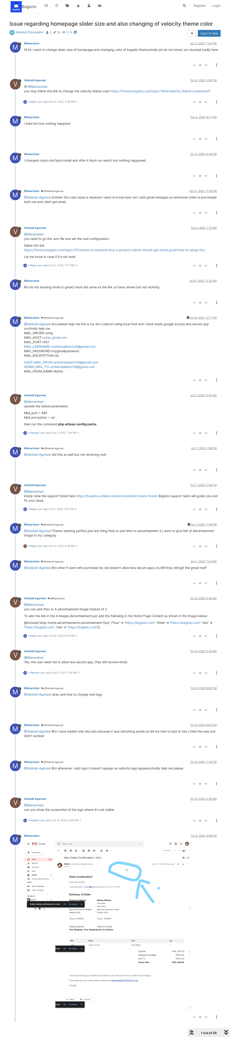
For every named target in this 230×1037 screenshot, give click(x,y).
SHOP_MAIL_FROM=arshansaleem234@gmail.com (61, 362)
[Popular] (78, 5)
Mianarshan (31, 43)
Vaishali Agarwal (35, 80)
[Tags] (67, 5)
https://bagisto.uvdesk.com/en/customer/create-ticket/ (117, 496)
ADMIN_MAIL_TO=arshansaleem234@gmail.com (59, 367)
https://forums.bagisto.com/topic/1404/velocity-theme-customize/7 (160, 91)
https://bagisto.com (139, 622)
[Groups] (99, 5)
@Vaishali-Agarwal (37, 197)
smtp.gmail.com (55, 337)
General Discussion (29, 32)
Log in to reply (209, 33)
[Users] (89, 5)
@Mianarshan (38, 86)
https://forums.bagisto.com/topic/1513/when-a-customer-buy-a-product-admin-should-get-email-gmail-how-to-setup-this (114, 250)
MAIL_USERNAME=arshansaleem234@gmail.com (60, 346)
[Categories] (46, 5)
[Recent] (57, 5)
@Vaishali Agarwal (53, 191)
